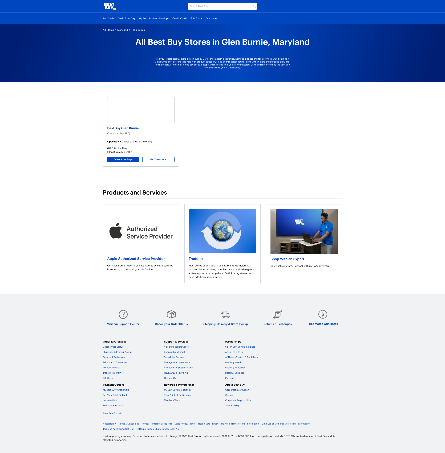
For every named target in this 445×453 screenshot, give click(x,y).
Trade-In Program (112, 372)
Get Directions (158, 159)
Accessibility (109, 423)
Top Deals (108, 18)
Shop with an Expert (174, 352)
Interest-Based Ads (162, 423)
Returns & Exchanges (278, 324)
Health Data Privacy (208, 423)
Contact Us (170, 378)
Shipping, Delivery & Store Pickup (225, 324)
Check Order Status (113, 346)
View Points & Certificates (177, 395)
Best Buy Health (233, 362)
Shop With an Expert (287, 259)
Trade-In (196, 258)
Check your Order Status (171, 324)
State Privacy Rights (185, 423)
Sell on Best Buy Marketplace (240, 346)
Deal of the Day (126, 18)
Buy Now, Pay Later (113, 405)
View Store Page (123, 159)
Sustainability (232, 405)
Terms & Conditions (129, 423)
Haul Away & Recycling (176, 372)
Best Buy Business (234, 372)
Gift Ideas (211, 18)
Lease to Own (110, 400)
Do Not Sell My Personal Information (240, 423)
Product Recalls (111, 367)
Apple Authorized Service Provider (136, 258)
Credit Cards (179, 18)
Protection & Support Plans (178, 367)
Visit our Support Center (123, 324)
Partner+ (229, 378)
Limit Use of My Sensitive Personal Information (286, 423)
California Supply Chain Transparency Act (158, 428)
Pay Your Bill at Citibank (115, 395)
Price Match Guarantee (323, 323)
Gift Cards (196, 18)
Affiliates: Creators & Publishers (241, 357)
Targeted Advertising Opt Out (118, 428)
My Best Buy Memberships (154, 18)
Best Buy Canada (112, 413)
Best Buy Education (235, 367)
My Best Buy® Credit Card (116, 389)
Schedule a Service (174, 357)
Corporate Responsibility (238, 400)
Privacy (145, 423)
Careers (229, 395)
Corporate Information (237, 389)
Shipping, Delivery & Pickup (117, 352)
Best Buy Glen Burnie (123, 128)
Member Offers (172, 400)
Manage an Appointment (177, 362)
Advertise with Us (234, 352)
